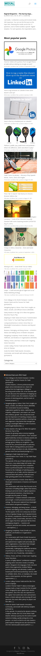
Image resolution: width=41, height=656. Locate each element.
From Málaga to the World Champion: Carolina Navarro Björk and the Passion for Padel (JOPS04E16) (18, 302)
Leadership (26, 16)
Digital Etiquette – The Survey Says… (18, 14)
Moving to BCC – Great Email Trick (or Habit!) (18, 266)
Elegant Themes (20, 651)
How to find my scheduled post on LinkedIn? (17, 121)
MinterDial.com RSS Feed (16, 375)
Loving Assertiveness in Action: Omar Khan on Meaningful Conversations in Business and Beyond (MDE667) (19, 325)
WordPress (20, 653)
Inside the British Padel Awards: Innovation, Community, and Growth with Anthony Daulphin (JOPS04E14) (19, 353)
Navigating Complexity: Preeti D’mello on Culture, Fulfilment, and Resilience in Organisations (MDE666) (20, 533)
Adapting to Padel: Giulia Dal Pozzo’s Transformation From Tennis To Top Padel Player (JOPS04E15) (20, 456)
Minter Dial (9, 16)
